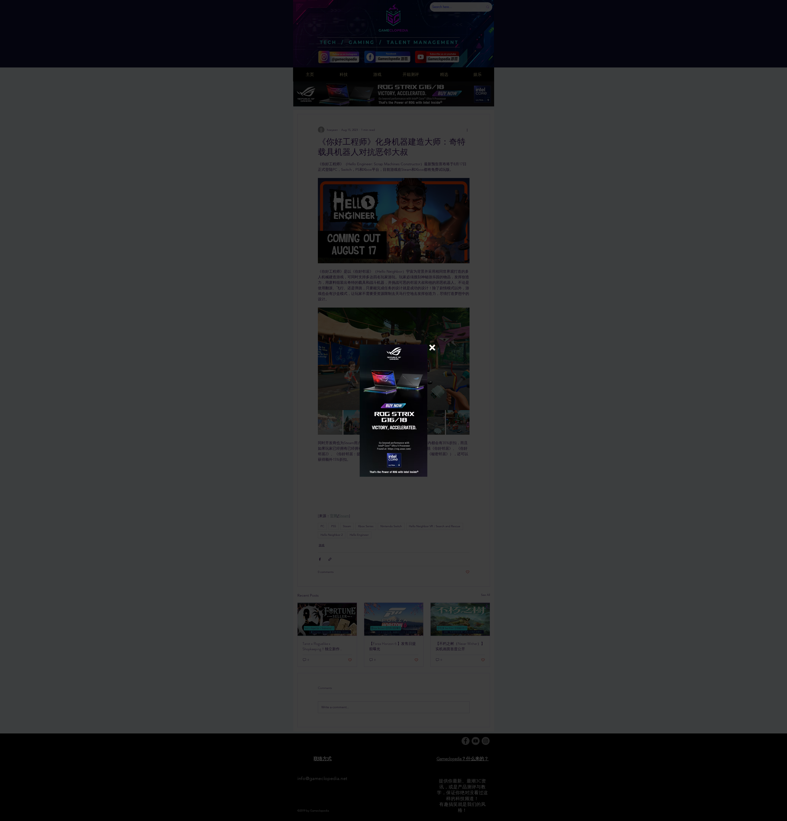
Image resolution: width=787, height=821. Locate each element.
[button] (432, 347)
